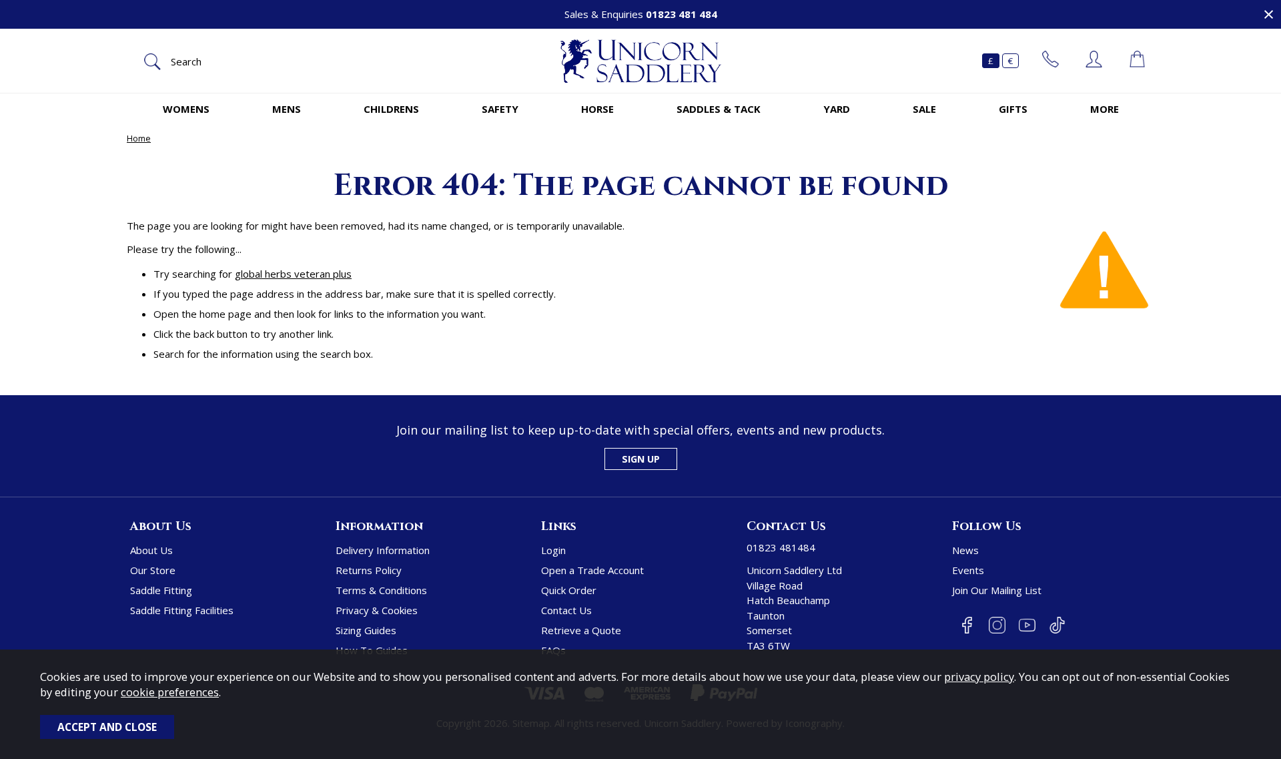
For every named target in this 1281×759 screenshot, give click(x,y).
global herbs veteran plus (293, 273)
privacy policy (979, 676)
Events (968, 570)
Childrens (391, 108)
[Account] (1094, 61)
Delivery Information (383, 550)
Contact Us (566, 610)
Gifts (1013, 108)
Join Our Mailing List (996, 590)
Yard (836, 108)
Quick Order (568, 590)
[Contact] (1050, 61)
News (965, 550)
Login (553, 550)
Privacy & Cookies (377, 610)
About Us (151, 550)
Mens (286, 108)
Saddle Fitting (161, 590)
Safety (500, 108)
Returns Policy (369, 570)
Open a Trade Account (592, 570)
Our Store (152, 570)
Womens (186, 108)
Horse (597, 108)
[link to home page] (640, 61)
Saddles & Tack (719, 108)
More (1104, 108)
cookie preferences (170, 692)
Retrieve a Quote (581, 630)
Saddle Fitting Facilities (182, 610)
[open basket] (1137, 61)
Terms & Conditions (381, 590)
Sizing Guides (366, 630)
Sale (924, 108)
